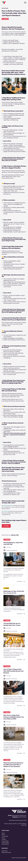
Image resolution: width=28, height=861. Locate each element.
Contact (4, 839)
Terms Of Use (5, 844)
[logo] (9, 2)
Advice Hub (5, 8)
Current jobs (5, 836)
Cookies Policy (5, 842)
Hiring (3, 838)
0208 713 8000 (22, 817)
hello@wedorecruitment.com (19, 815)
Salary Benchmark (6, 852)
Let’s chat (6, 526)
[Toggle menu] (25, 2)
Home (3, 833)
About (3, 834)
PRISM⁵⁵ (24, 857)
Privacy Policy (5, 841)
